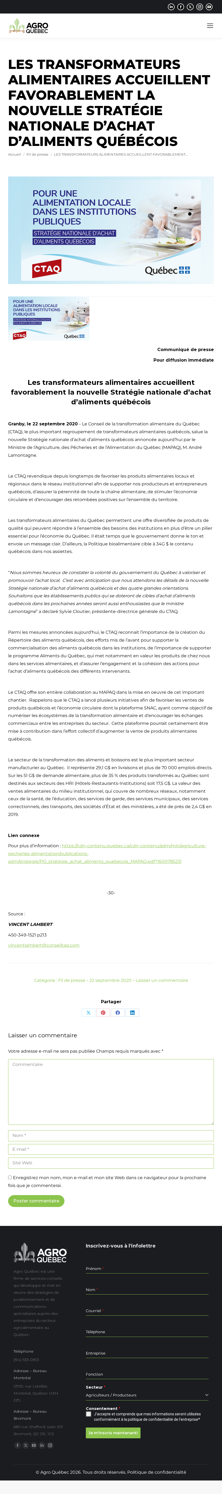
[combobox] (147, 1395)
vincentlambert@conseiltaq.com (44, 945)
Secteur (95, 1387)
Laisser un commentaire (162, 980)
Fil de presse (71, 980)
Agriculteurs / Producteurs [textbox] (111, 1395)
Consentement (103, 1408)
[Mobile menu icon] (210, 25)
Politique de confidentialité (156, 1472)
